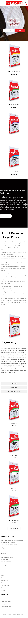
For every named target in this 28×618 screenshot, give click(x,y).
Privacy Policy (4, 604)
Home (2, 575)
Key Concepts (4, 583)
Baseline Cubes (14, 456)
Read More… (4, 307)
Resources (3, 588)
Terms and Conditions (6, 601)
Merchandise (4, 580)
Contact (3, 590)
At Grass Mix (14, 423)
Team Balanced (5, 585)
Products (3, 578)
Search (3, 599)
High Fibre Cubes (14, 520)
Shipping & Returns (6, 606)
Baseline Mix (14, 488)
